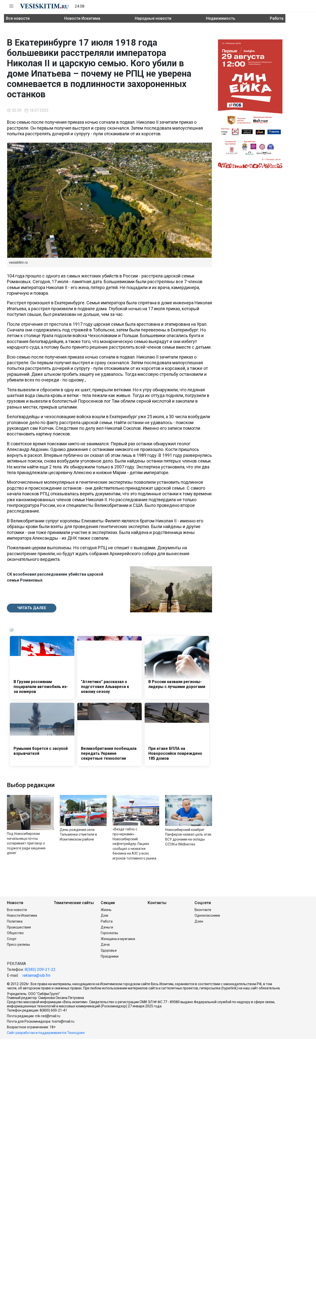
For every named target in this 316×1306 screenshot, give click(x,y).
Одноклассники (207, 915)
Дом (104, 915)
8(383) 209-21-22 (40, 969)
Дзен (199, 921)
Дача (105, 944)
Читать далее (31, 608)
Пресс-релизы (18, 944)
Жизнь (106, 910)
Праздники (109, 956)
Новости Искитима (82, 18)
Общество (15, 933)
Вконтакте (203, 910)
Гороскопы (109, 933)
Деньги (107, 927)
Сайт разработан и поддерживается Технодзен (46, 1033)
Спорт (12, 939)
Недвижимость (220, 18)
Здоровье (109, 950)
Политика (14, 921)
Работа (276, 18)
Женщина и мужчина (118, 939)
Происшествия (19, 927)
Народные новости (153, 18)
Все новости (18, 18)
